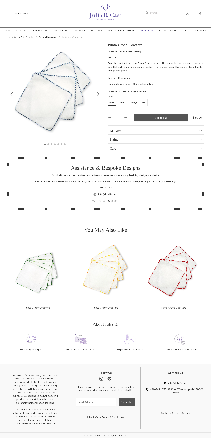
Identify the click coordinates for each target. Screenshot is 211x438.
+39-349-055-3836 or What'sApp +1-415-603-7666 (177, 391)
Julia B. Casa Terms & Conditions (105, 417)
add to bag (161, 117)
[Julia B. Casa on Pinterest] (109, 378)
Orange (132, 91)
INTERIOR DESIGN (168, 30)
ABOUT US (200, 30)
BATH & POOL (61, 30)
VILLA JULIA (147, 30)
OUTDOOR (96, 30)
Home (8, 37)
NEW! (7, 30)
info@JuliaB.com (107, 194)
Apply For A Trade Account (176, 413)
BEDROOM (21, 30)
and (138, 91)
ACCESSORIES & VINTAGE (121, 30)
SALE (186, 30)
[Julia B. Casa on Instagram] (101, 378)
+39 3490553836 (107, 201)
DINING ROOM (40, 30)
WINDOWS (80, 30)
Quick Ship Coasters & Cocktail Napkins (35, 37)
